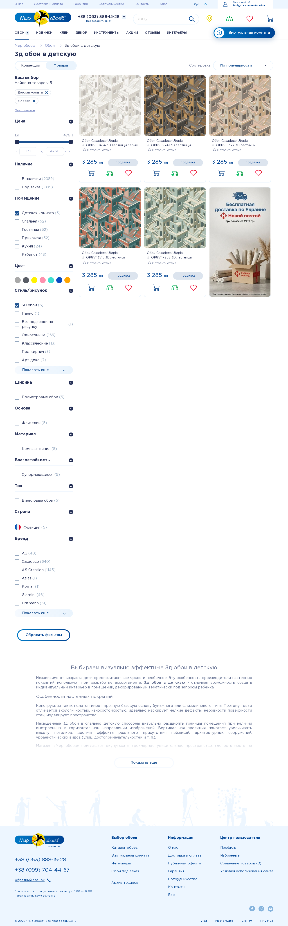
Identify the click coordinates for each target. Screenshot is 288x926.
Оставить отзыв (99, 150)
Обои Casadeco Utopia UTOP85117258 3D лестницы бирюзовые (169, 256)
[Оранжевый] (68, 280)
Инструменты (106, 32)
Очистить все (25, 110)
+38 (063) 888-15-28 (98, 17)
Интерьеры (177, 32)
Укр (206, 4)
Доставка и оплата (48, 4)
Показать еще (144, 762)
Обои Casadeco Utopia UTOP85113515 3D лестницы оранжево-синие (104, 256)
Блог (163, 4)
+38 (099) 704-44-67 (42, 870)
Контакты (142, 4)
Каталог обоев (124, 847)
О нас (19, 4)
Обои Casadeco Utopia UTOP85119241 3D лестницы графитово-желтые (169, 144)
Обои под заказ (125, 871)
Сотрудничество (111, 4)
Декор (81, 32)
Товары (61, 65)
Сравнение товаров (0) (240, 863)
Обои (20, 32)
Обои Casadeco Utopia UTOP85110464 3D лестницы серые (110, 143)
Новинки (44, 32)
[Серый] (19, 280)
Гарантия (81, 4)
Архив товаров (124, 882)
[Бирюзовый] (52, 280)
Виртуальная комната (249, 32)
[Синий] (60, 280)
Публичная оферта (184, 863)
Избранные (230, 855)
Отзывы (152, 32)
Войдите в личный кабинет (250, 6)
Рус (196, 4)
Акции (132, 32)
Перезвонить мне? (99, 21)
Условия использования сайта (246, 871)
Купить (91, 173)
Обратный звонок (30, 880)
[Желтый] (35, 280)
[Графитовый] (27, 280)
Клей (63, 32)
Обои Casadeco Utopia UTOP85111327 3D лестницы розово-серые (234, 144)
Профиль (228, 847)
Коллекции (30, 65)
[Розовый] (44, 280)
